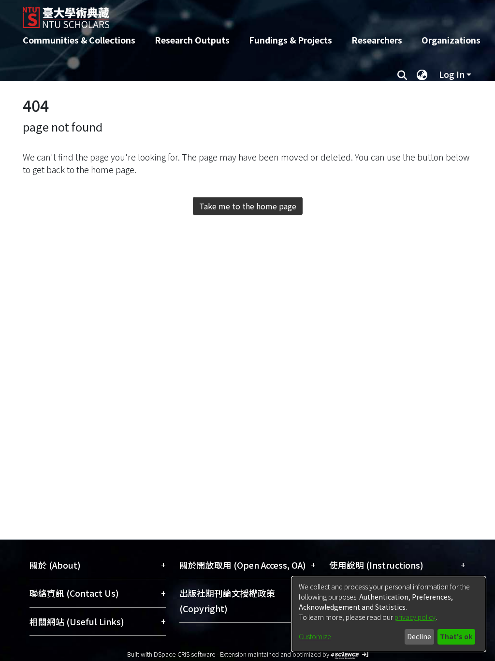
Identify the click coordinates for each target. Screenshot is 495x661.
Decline (419, 636)
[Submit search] (402, 74)
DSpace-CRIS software (184, 654)
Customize (315, 636)
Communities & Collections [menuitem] (79, 40)
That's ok (456, 636)
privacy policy (415, 617)
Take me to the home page (247, 206)
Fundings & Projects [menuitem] (290, 40)
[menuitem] (422, 74)
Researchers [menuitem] (376, 40)
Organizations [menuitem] (451, 40)
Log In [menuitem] (452, 74)
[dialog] (388, 614)
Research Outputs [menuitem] (192, 40)
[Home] (239, 14)
